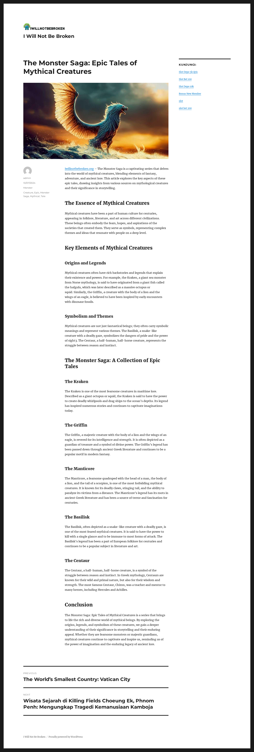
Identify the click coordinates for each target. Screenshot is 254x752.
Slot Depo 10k (186, 86)
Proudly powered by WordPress (66, 736)
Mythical (35, 196)
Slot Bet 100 (185, 79)
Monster (27, 187)
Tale (43, 196)
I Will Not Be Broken (48, 36)
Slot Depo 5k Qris (188, 72)
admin (27, 178)
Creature (28, 192)
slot (181, 101)
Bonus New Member (190, 93)
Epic (36, 192)
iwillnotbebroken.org (79, 168)
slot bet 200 (185, 108)
